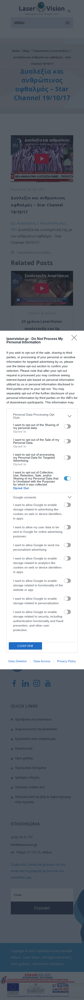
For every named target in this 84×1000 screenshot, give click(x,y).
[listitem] (42, 416)
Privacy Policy (66, 661)
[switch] (67, 426)
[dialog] (42, 500)
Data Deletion (17, 661)
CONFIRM (25, 646)
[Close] (76, 339)
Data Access (42, 661)
